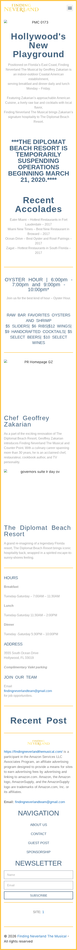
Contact (38, 834)
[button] (70, 8)
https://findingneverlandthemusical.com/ (33, 752)
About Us (38, 825)
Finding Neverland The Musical (42, 936)
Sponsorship (38, 852)
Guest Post (38, 843)
